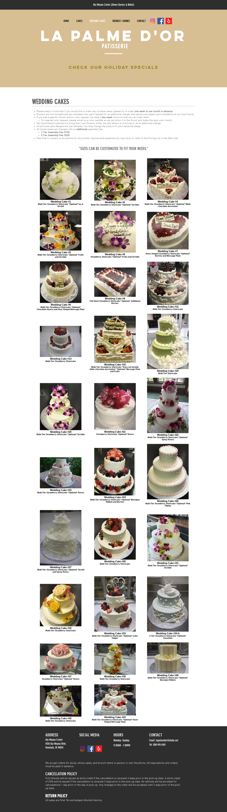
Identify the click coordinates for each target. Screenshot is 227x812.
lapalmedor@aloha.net (167, 740)
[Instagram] (152, 21)
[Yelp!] (169, 21)
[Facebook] (160, 21)
